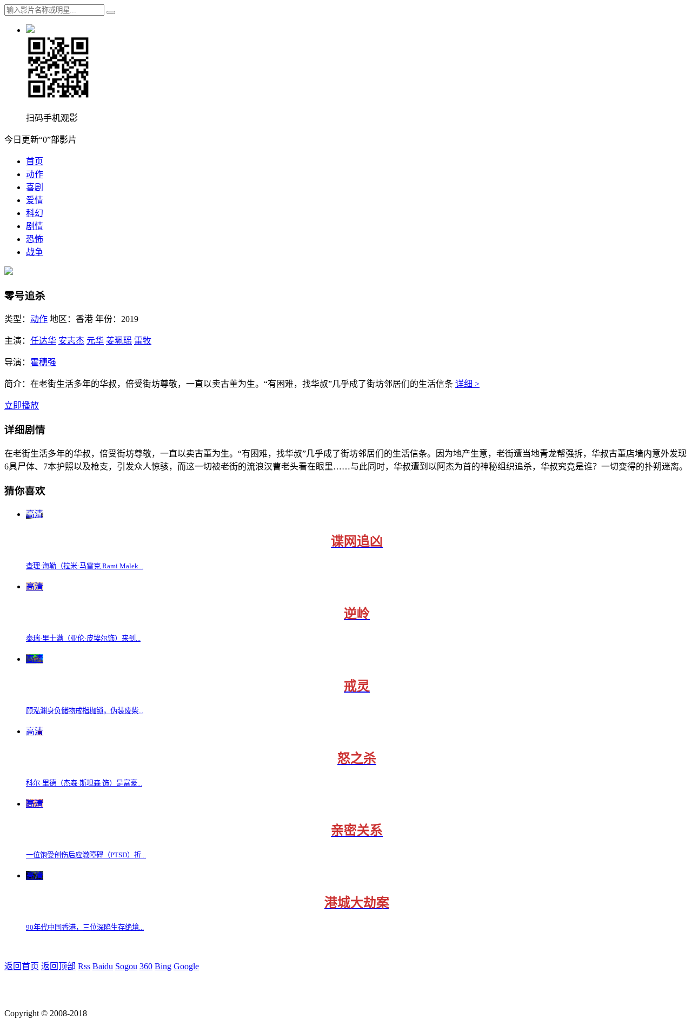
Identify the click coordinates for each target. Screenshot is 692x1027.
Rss (84, 966)
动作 (34, 174)
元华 (95, 340)
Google (186, 966)
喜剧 (34, 187)
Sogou (126, 966)
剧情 (34, 226)
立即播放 (21, 405)
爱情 (34, 200)
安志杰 (71, 340)
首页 (34, 161)
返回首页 (21, 966)
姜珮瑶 (119, 340)
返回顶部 (58, 966)
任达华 (43, 340)
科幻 (34, 213)
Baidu (102, 966)
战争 (34, 252)
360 (145, 966)
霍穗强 (43, 362)
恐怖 (34, 239)
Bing (163, 966)
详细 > (467, 383)
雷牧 (142, 340)
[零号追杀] (8, 272)
